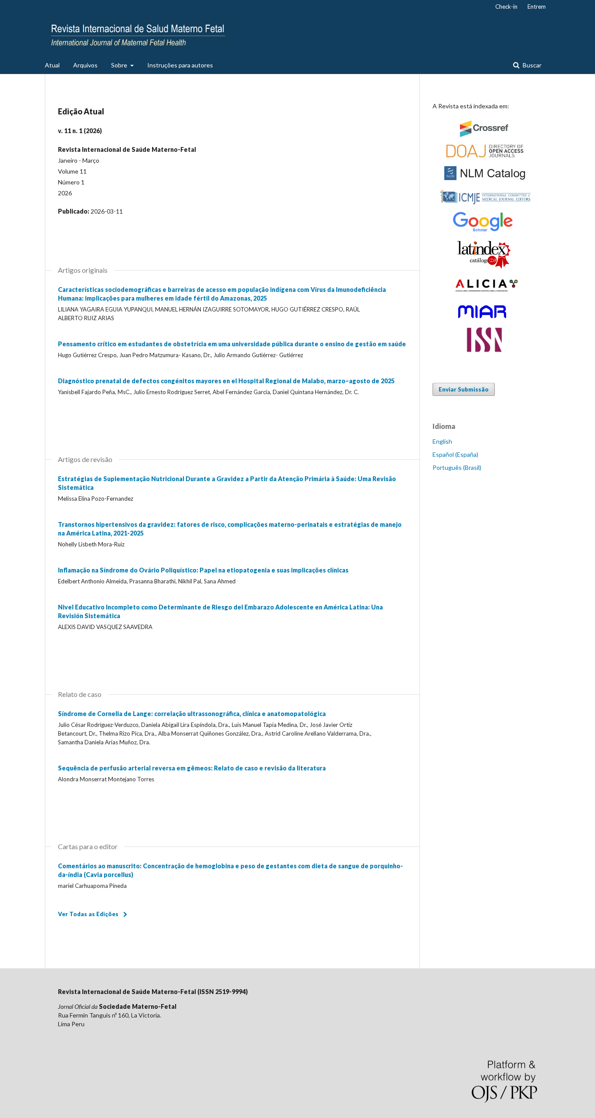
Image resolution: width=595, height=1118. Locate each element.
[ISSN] (485, 351)
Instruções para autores (180, 65)
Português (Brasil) (457, 467)
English (442, 441)
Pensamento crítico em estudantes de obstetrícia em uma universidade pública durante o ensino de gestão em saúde (232, 344)
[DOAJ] (485, 157)
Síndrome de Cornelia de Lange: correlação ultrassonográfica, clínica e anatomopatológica (192, 713)
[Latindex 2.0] (485, 267)
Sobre (119, 65)
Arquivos (85, 65)
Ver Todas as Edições (88, 913)
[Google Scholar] (485, 230)
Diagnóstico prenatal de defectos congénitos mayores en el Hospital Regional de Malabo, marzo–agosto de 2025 (226, 381)
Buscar (531, 65)
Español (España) (455, 454)
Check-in (506, 6)
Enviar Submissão (464, 389)
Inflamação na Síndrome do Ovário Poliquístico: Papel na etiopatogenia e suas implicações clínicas (203, 570)
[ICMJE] (485, 205)
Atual (52, 65)
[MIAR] (485, 320)
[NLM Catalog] (485, 181)
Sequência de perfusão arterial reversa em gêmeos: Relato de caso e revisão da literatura (192, 768)
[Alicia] (485, 294)
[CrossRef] (485, 137)
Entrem (536, 6)
